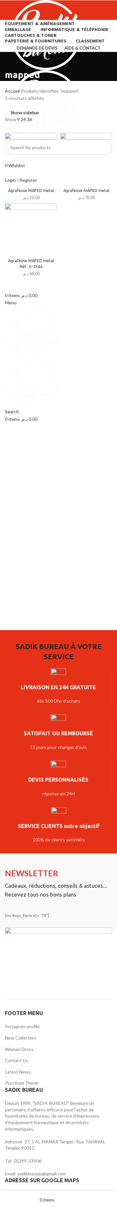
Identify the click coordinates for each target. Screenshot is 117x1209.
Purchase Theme (21, 1083)
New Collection (20, 1038)
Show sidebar (24, 112)
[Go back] (13, 60)
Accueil (13, 91)
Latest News (18, 1071)
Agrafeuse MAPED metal (31, 190)
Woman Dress (19, 1049)
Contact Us (16, 1060)
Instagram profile (22, 1026)
